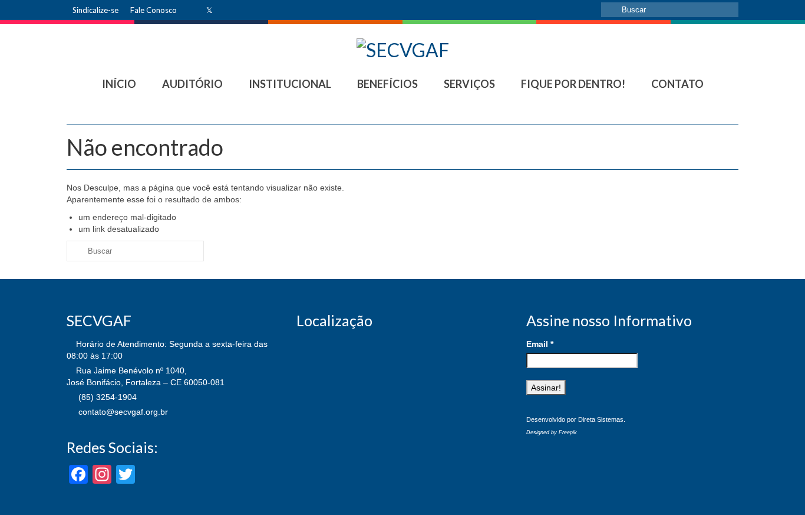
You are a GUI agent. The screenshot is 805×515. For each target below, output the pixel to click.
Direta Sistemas (600, 419)
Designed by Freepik (551, 432)
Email (539, 344)
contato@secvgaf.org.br (122, 411)
